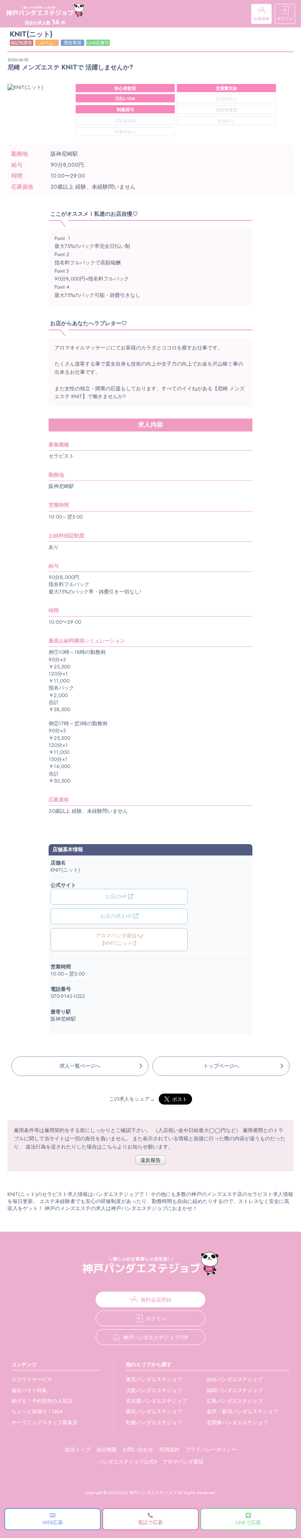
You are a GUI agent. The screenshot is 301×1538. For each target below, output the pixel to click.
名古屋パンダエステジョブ (156, 1401)
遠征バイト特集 (29, 1390)
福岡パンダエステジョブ (235, 1390)
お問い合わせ (138, 1449)
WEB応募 (52, 1522)
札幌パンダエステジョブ (154, 1422)
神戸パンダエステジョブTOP (155, 1337)
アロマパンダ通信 (183, 1461)
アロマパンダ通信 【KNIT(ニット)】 (117, 939)
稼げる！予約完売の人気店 (42, 1401)
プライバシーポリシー (210, 1449)
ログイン (285, 19)
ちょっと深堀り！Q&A (37, 1411)
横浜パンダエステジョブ (154, 1411)
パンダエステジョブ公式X (127, 1461)
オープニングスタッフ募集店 (44, 1422)
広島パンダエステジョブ (235, 1401)
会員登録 (261, 19)
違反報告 (150, 1160)
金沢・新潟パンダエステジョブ (242, 1411)
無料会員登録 (156, 1299)
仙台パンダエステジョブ (235, 1379)
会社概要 (106, 1449)
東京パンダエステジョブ (154, 1379)
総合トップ (78, 1449)
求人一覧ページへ (80, 1066)
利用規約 (169, 1449)
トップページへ (221, 1066)
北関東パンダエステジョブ (237, 1422)
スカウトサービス (31, 1379)
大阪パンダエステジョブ (154, 1390)
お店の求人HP (116, 916)
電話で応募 (150, 1522)
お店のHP (116, 896)
